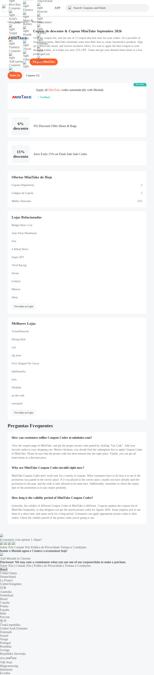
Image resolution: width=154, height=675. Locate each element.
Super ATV (18, 257)
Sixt (14, 241)
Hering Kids (18, 339)
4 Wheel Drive (20, 249)
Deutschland (8, 576)
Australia (5, 591)
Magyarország (9, 666)
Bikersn (16, 289)
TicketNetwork (20, 331)
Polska (4, 606)
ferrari (15, 273)
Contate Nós (22, 547)
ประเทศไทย (8, 658)
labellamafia (18, 371)
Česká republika (10, 624)
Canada (5, 602)
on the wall (18, 395)
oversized (17, 403)
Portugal (5, 643)
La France (6, 580)
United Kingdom (10, 584)
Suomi (4, 635)
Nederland (6, 595)
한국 (3, 620)
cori (14, 347)
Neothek (16, 387)
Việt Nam (6, 662)
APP (57, 8)
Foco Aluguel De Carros (25, 363)
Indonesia (6, 669)
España (4, 609)
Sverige (5, 650)
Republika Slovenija (13, 653)
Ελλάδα (5, 673)
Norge (4, 639)
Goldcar (16, 281)
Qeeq (14, 297)
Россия (4, 617)
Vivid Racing (19, 265)
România (5, 646)
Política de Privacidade (45, 547)
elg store (16, 355)
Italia (3, 613)
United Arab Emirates (13, 628)
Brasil (3, 569)
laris (14, 379)
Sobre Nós (6, 547)
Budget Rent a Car (22, 225)
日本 (3, 587)
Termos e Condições (73, 547)
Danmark (6, 632)
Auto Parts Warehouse (24, 233)
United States (8, 573)
